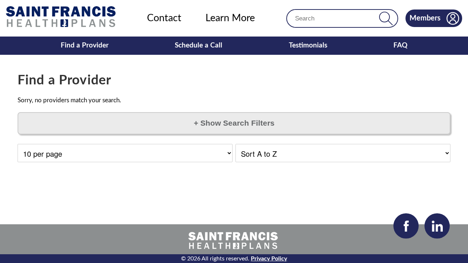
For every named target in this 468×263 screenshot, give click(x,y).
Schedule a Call (198, 45)
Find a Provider (85, 45)
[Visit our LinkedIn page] (437, 226)
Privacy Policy (269, 259)
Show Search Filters (234, 123)
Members (425, 18)
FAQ (400, 45)
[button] (386, 18)
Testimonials (308, 45)
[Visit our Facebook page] (406, 226)
